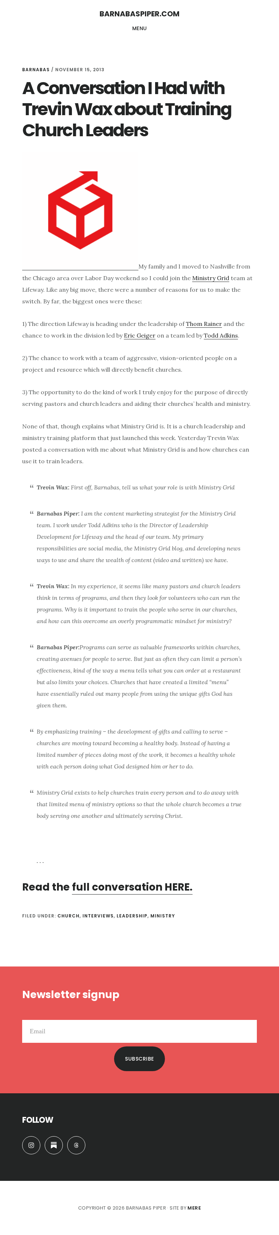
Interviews (98, 916)
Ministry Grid (210, 278)
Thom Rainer (204, 323)
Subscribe (139, 1058)
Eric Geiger (139, 335)
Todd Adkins (221, 335)
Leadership (132, 916)
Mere (194, 1207)
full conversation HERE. (132, 887)
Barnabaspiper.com (139, 14)
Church (68, 916)
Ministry (162, 916)
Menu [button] (139, 28)
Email (29, 1014)
